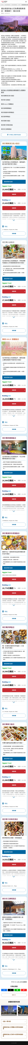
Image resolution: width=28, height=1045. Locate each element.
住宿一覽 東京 (7, 1021)
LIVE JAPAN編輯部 (22, 982)
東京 (19, 4)
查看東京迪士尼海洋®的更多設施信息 (13, 1035)
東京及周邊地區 (7, 4)
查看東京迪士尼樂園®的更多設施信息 (13, 1028)
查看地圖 (14, 233)
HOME (2, 4)
